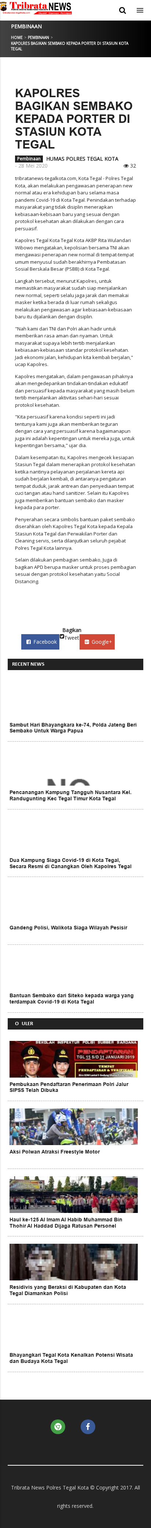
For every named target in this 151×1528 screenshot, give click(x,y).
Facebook (45, 641)
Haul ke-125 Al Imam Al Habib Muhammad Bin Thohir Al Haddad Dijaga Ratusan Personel (66, 1223)
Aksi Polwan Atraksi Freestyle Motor (55, 1152)
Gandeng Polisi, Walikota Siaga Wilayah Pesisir (68, 928)
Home (17, 37)
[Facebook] (88, 1426)
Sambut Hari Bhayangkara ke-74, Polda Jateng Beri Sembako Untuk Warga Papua (73, 728)
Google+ (102, 641)
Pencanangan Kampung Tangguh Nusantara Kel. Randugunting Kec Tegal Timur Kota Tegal (71, 795)
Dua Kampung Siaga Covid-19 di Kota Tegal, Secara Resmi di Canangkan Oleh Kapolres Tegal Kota (71, 866)
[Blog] (58, 1426)
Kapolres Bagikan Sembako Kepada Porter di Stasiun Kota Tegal (74, 118)
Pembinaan (26, 26)
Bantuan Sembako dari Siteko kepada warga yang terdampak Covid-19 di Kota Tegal (72, 999)
